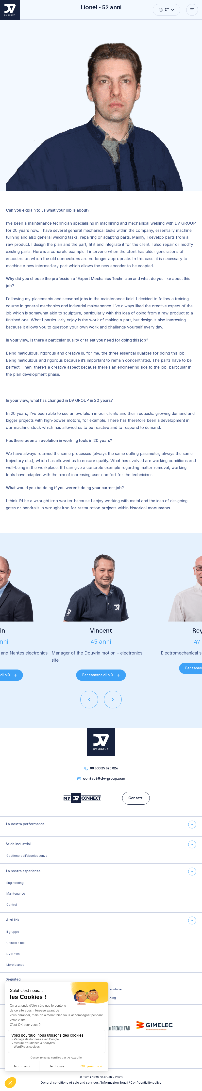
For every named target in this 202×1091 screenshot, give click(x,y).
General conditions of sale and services (70, 1082)
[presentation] (89, 699)
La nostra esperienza (23, 871)
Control (11, 904)
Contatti (136, 798)
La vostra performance (25, 824)
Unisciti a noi (15, 943)
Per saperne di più (97, 675)
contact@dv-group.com (104, 778)
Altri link (12, 920)
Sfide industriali (18, 844)
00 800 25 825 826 (104, 768)
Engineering (15, 883)
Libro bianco (15, 964)
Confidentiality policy (146, 1082)
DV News (13, 954)
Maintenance (15, 893)
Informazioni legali (114, 1082)
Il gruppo (13, 932)
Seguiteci (13, 979)
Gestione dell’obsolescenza (26, 855)
